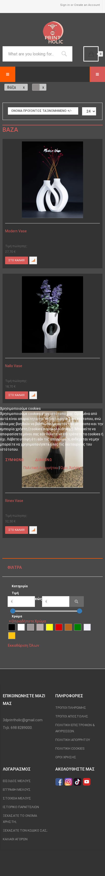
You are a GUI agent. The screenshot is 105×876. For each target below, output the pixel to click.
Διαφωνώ (43, 460)
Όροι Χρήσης (71, 468)
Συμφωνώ (14, 460)
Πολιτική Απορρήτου (40, 468)
